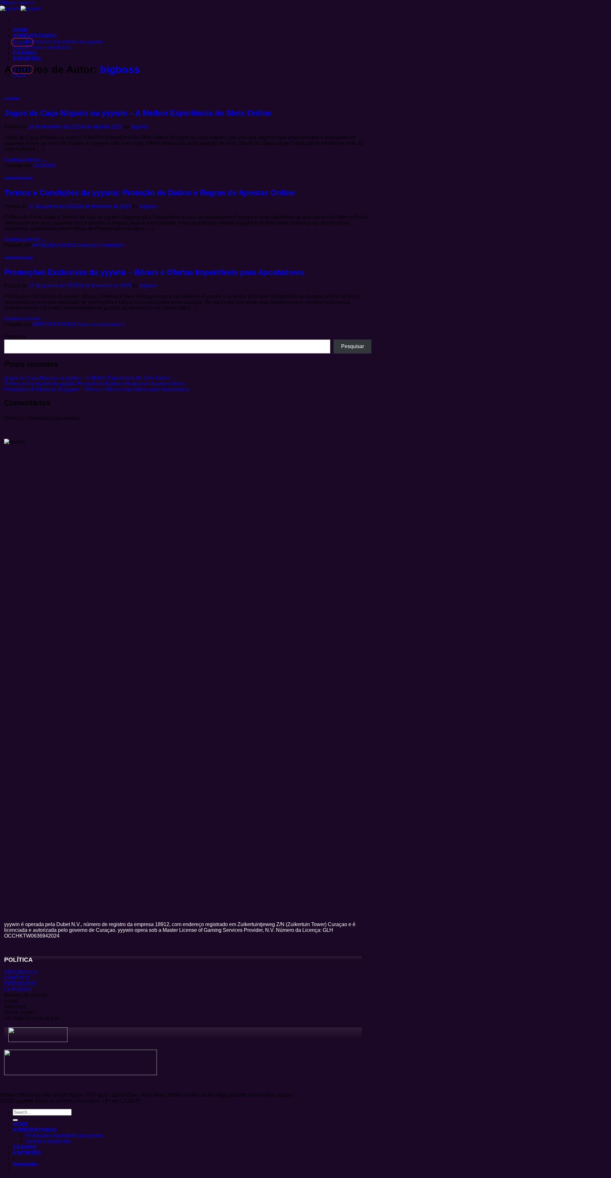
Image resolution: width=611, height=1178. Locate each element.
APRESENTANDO (34, 36)
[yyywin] (20, 8)
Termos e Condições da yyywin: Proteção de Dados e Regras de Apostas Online (149, 192)
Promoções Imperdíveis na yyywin (63, 41)
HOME (20, 30)
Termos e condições (48, 47)
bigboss (120, 69)
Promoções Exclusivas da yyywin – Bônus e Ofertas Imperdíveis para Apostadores (154, 272)
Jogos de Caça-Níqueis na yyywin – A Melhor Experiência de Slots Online (137, 113)
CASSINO (24, 53)
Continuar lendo (25, 159)
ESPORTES (27, 58)
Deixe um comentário (100, 245)
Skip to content (16, 2)
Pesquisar (15, 336)
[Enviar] (15, 1120)
